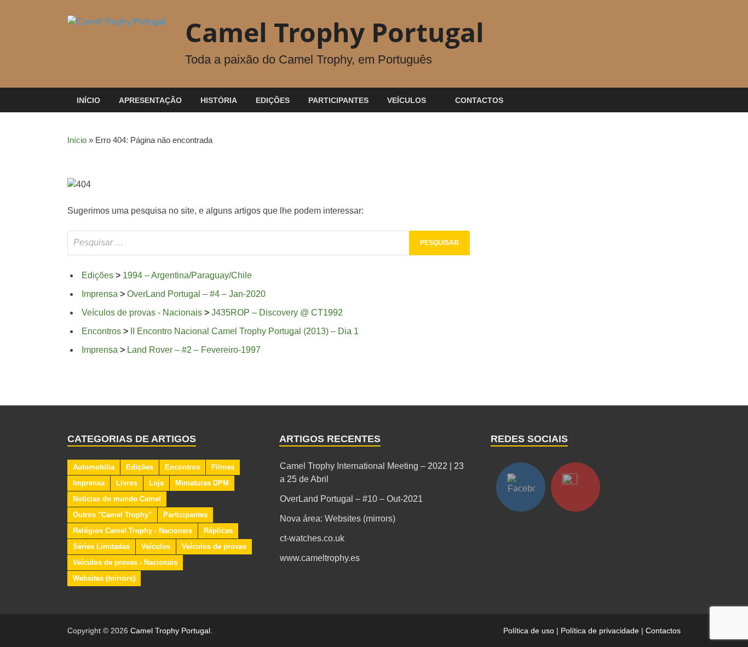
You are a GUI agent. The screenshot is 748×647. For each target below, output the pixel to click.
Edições (273, 100)
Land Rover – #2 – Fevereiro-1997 (194, 349)
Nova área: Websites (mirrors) (337, 518)
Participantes (338, 100)
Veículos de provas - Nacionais (142, 312)
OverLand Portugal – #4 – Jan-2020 (196, 294)
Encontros (101, 331)
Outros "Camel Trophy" (112, 515)
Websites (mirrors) (104, 578)
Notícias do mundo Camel (117, 499)
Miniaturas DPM (202, 483)
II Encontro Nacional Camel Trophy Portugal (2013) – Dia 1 (244, 331)
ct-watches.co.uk (312, 538)
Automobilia (93, 467)
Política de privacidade (600, 630)
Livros (126, 483)
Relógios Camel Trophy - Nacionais (132, 530)
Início (88, 100)
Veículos (406, 100)
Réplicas (218, 530)
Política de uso (528, 630)
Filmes (222, 467)
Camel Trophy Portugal (334, 32)
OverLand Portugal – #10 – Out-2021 (351, 498)
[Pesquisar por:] (268, 243)
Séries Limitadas (101, 546)
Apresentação (150, 100)
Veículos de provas (214, 546)
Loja (156, 483)
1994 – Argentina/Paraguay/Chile (187, 275)
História (218, 100)
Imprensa (100, 294)
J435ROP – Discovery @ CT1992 (277, 312)
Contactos (479, 100)
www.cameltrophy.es (320, 558)
